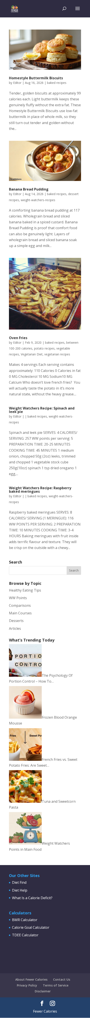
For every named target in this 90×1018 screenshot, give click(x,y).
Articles (15, 628)
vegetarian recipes (57, 354)
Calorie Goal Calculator (30, 927)
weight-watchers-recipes (38, 200)
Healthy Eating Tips (25, 590)
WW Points (18, 597)
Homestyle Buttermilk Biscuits (36, 78)
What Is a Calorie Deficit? (32, 897)
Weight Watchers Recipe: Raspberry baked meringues (40, 490)
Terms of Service (55, 985)
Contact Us (61, 979)
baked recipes (56, 83)
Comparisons (20, 605)
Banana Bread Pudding (28, 189)
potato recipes (44, 348)
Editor (17, 83)
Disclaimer (43, 991)
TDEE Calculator (25, 935)
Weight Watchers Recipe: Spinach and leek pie (41, 410)
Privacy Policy (27, 985)
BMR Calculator (24, 919)
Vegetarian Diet (32, 354)
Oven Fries (18, 337)
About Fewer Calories (31, 979)
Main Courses (20, 613)
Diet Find (19, 882)
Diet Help (19, 890)
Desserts (16, 620)
